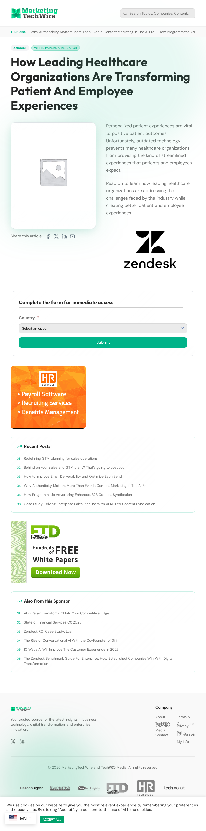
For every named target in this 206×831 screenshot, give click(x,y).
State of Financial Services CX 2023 (52, 622)
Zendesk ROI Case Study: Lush (48, 631)
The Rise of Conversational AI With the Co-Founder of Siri (70, 640)
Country (29, 317)
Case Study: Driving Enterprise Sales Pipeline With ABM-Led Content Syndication (89, 504)
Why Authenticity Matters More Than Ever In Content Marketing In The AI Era (92, 32)
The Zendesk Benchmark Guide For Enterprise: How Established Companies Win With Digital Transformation (98, 661)
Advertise (163, 726)
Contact (161, 735)
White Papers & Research (55, 48)
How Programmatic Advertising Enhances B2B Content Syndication (78, 494)
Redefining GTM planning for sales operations (61, 458)
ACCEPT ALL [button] (52, 819)
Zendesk (20, 48)
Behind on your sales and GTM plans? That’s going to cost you (74, 467)
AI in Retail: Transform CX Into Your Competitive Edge (66, 613)
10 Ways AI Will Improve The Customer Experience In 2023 (71, 649)
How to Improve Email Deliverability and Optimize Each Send (73, 476)
